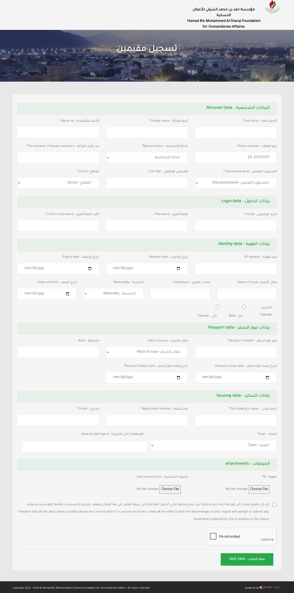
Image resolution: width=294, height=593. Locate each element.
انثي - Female (207, 316)
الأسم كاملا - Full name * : (259, 121)
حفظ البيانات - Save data (247, 559)
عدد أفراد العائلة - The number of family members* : (62, 146)
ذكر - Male (236, 316)
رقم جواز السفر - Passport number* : (251, 341)
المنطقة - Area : (88, 341)
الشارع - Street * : (86, 409)
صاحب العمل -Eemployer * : (190, 282)
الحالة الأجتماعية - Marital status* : (164, 146)
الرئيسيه (174, 59)
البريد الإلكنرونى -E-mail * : (259, 214)
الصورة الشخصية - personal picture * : (161, 477)
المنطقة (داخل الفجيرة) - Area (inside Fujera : (112, 434)
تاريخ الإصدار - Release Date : (168, 257)
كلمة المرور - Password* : (170, 214)
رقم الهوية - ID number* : (259, 257)
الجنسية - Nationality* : (127, 282)
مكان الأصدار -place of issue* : (256, 282)
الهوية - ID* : (268, 477)
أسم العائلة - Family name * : (168, 121)
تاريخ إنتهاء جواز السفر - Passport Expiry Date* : (155, 366)
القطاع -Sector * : (87, 171)
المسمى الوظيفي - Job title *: (167, 171)
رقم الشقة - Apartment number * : (163, 409)
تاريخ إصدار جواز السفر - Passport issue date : (245, 366)
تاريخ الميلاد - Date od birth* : (56, 282)
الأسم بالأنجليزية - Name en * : (78, 121)
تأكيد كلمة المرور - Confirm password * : (71, 214)
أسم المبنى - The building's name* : (252, 409)
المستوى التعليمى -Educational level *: (250, 171)
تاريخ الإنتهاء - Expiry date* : (80, 257)
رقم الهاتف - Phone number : (256, 146)
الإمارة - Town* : (266, 434)
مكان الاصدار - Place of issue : (167, 341)
